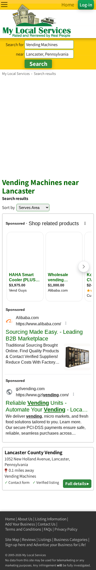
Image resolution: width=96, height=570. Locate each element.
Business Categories (71, 539)
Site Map (12, 539)
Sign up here (15, 544)
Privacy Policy (66, 529)
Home (10, 518)
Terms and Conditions (23, 529)
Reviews (29, 539)
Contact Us (47, 524)
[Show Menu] (4, 4)
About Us (25, 518)
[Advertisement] (48, 126)
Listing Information (50, 518)
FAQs (48, 529)
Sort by (8, 207)
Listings (44, 539)
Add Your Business (20, 524)
